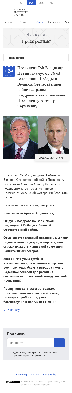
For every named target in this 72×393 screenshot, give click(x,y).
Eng (41, 2)
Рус (31, 2)
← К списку (11, 309)
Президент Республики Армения (21, 12)
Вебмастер (22, 374)
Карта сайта (49, 374)
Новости (38, 22)
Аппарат (25, 22)
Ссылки (35, 374)
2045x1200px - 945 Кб (51, 157)
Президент (9, 22)
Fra (51, 2)
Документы (53, 22)
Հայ (21, 2)
